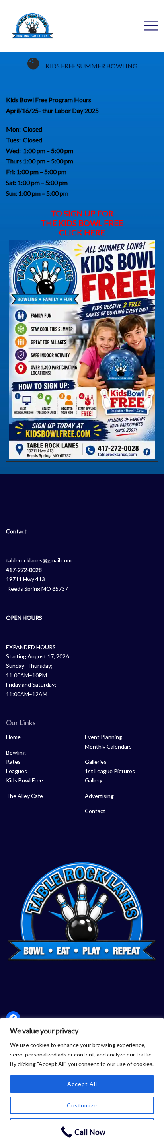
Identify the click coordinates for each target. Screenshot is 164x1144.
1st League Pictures (110, 771)
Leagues (16, 771)
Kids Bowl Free (24, 780)
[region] (82, 1081)
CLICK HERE (82, 232)
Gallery (93, 780)
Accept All (82, 1083)
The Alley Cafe (24, 795)
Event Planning (103, 736)
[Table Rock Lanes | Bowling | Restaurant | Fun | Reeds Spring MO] (32, 25)
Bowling (16, 752)
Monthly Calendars (108, 746)
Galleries (96, 761)
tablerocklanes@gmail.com (39, 560)
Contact (95, 810)
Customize (82, 1105)
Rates (13, 761)
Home (13, 736)
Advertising (99, 795)
